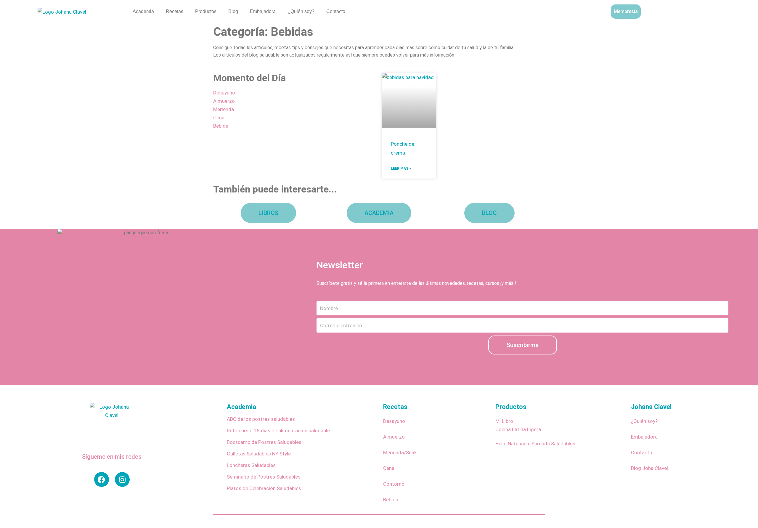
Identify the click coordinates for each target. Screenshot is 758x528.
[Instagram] (122, 479)
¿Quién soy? (301, 11)
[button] (719, 10)
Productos (205, 11)
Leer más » (401, 168)
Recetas (174, 11)
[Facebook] (101, 479)
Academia (143, 11)
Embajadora (263, 11)
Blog (233, 11)
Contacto (335, 11)
